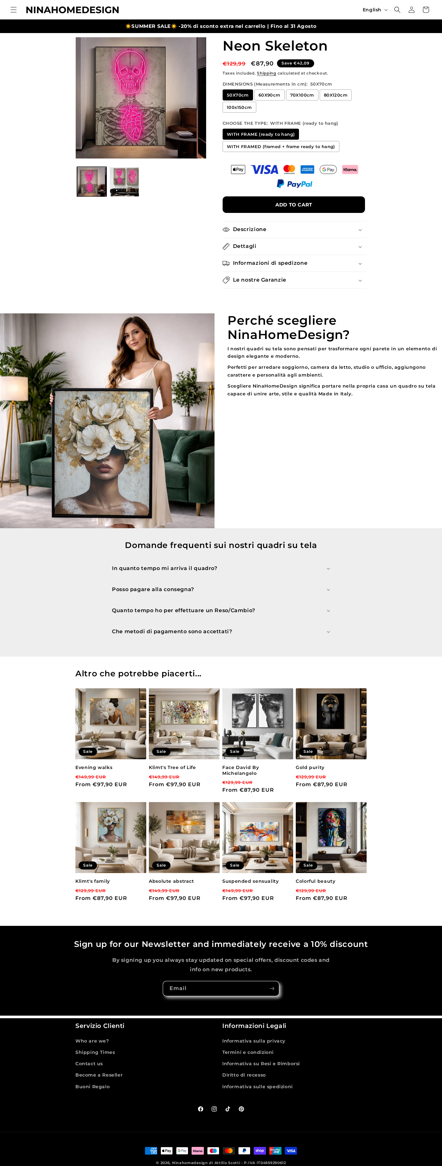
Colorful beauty (315, 881)
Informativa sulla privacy (253, 1041)
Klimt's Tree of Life (172, 767)
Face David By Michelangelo (240, 770)
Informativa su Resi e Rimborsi (261, 1064)
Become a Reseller (99, 1075)
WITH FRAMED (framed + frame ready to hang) (281, 146)
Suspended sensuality (250, 881)
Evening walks (93, 767)
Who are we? (92, 1041)
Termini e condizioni (248, 1052)
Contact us (89, 1064)
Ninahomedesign (190, 1162)
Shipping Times (95, 1052)
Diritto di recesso (244, 1075)
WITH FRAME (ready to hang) (261, 134)
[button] (13, 10)
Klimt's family (92, 881)
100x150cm (239, 107)
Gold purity (310, 767)
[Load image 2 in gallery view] (124, 182)
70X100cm (302, 95)
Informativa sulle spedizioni (257, 1087)
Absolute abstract (171, 881)
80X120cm (336, 95)
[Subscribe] (272, 988)
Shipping (266, 73)
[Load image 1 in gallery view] (91, 182)
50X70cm (238, 95)
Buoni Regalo (92, 1087)
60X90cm (270, 95)
